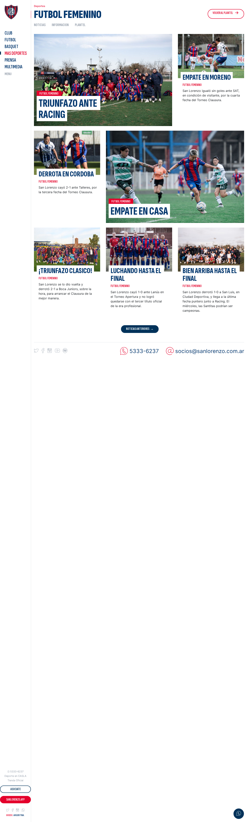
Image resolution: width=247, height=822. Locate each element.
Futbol (10, 40)
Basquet (11, 46)
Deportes (16, 53)
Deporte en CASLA (15, 776)
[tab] (41, 24)
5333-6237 (17, 771)
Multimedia (13, 67)
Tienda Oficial (15, 780)
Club (8, 33)
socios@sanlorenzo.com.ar (209, 351)
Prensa (10, 60)
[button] (7, 810)
